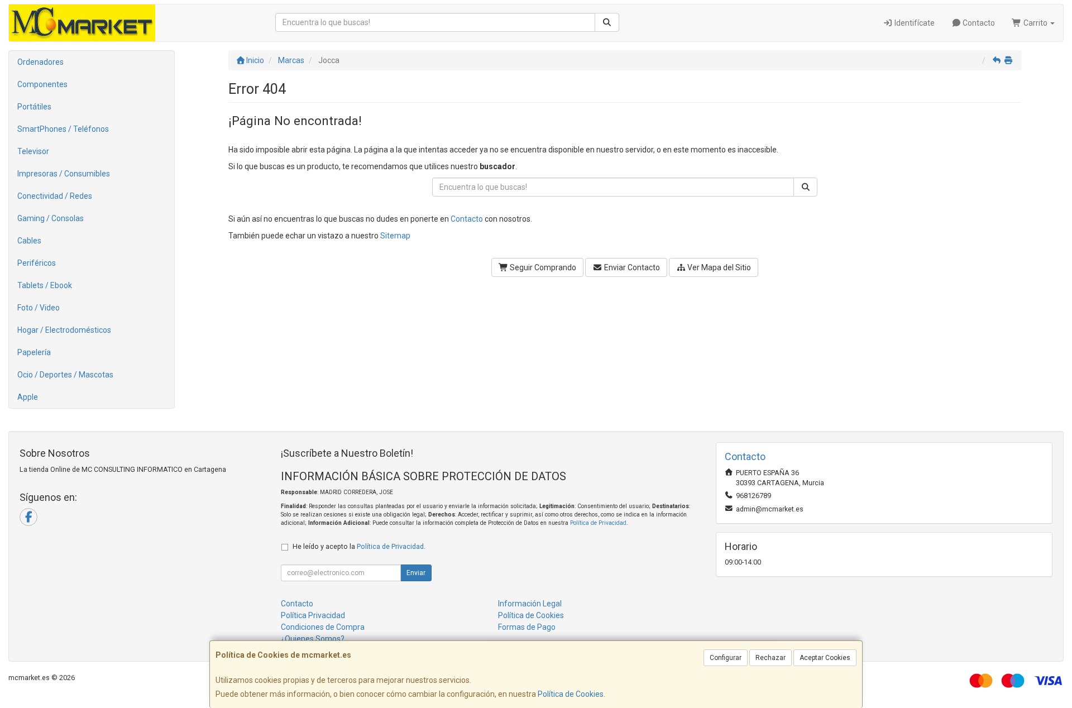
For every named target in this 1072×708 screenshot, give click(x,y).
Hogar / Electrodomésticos (64, 330)
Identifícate (914, 22)
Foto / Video (38, 307)
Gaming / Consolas (50, 218)
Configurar (725, 658)
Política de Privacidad (598, 523)
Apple (27, 397)
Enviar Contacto (631, 267)
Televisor (33, 151)
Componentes (42, 84)
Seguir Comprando (542, 267)
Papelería (34, 352)
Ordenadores (40, 62)
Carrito (1035, 22)
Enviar (415, 573)
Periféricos (36, 263)
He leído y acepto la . (359, 546)
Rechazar (770, 658)
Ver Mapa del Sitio (718, 267)
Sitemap (395, 235)
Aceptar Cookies (825, 658)
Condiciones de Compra (323, 627)
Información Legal (530, 603)
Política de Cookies (571, 694)
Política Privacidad (313, 615)
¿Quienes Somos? (312, 638)
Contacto (978, 22)
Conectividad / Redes (54, 196)
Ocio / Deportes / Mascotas (65, 374)
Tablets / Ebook (44, 285)
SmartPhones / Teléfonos (63, 129)
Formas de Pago (527, 627)
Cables (29, 240)
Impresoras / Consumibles (63, 173)
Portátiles (34, 106)
